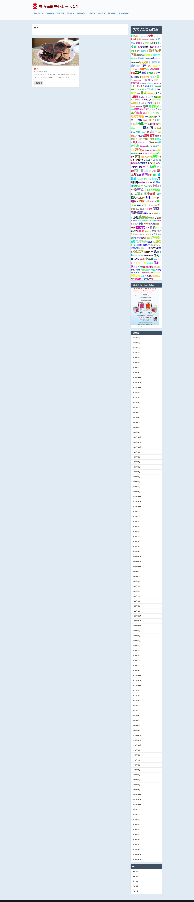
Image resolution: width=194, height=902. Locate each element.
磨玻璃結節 (135, 248)
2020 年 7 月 (137, 700)
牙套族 (151, 47)
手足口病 (138, 120)
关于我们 (37, 14)
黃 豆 (147, 182)
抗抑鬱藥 (153, 77)
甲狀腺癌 (156, 230)
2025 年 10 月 (137, 387)
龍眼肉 (133, 132)
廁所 (140, 153)
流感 (144, 72)
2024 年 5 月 (137, 472)
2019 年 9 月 (137, 750)
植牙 (137, 36)
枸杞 (147, 47)
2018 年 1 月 (137, 849)
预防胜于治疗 (156, 100)
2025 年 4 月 (137, 417)
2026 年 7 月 (137, 343)
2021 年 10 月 (137, 626)
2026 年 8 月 (137, 338)
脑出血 (141, 97)
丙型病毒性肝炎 (147, 267)
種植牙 (157, 58)
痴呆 (138, 65)
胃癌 (145, 106)
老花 (147, 201)
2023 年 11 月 (137, 502)
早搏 (151, 279)
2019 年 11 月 (137, 740)
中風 (154, 251)
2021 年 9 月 (137, 631)
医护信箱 (70, 14)
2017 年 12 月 (137, 854)
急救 (147, 43)
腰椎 (149, 132)
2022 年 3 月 (137, 601)
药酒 (135, 255)
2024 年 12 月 (137, 437)
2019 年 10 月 (137, 745)
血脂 (133, 241)
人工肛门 (145, 205)
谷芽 (145, 124)
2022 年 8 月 (137, 576)
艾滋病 (139, 138)
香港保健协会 (124, 14)
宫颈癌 (140, 255)
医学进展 (60, 14)
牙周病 (146, 80)
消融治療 (140, 179)
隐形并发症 (151, 270)
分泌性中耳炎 (136, 166)
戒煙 (155, 109)
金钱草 (152, 58)
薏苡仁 (138, 279)
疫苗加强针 (138, 80)
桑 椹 (139, 39)
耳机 (147, 227)
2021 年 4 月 (137, 656)
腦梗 (148, 190)
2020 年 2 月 (137, 725)
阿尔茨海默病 (139, 58)
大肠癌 (134, 102)
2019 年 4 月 (137, 775)
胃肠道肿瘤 (148, 55)
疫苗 (137, 156)
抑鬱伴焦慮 (147, 213)
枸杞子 (151, 120)
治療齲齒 (143, 83)
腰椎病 (135, 223)
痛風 (133, 197)
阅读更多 (39, 83)
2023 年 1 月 (137, 551)
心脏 (156, 217)
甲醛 (150, 245)
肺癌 (133, 93)
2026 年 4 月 (137, 358)
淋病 (133, 72)
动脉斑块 (155, 69)
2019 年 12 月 (137, 735)
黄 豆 (148, 113)
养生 (155, 185)
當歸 (146, 117)
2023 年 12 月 (137, 497)
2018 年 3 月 (137, 839)
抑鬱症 (143, 69)
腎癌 (155, 123)
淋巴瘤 (148, 102)
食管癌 (157, 266)
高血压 (142, 193)
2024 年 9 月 (137, 452)
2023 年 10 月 (137, 507)
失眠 (133, 36)
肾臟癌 (139, 205)
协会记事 (135, 891)
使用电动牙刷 (148, 255)
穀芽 (158, 153)
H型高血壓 (157, 83)
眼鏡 (159, 186)
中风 (145, 166)
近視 (158, 163)
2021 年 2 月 (137, 666)
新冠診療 (156, 272)
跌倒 (154, 178)
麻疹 (147, 58)
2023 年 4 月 (137, 536)
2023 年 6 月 (137, 526)
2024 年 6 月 (137, 467)
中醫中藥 (44, 72)
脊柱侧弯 (140, 43)
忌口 (155, 103)
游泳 (144, 238)
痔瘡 (137, 234)
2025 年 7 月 (137, 402)
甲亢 (145, 139)
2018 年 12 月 (137, 795)
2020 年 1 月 (137, 730)
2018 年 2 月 (137, 844)
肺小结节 (148, 178)
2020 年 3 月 (137, 720)
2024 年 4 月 (137, 477)
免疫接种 (148, 231)
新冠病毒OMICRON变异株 (147, 220)
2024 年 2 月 (137, 487)
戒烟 (132, 86)
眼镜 (138, 93)
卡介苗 (158, 93)
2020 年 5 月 (137, 710)
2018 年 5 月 (137, 829)
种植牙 (153, 89)
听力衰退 (156, 275)
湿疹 (136, 259)
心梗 (141, 223)
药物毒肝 (144, 270)
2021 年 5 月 (137, 651)
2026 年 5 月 (137, 353)
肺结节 (152, 166)
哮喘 (140, 189)
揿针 (139, 51)
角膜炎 (142, 182)
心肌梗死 (140, 113)
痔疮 (155, 259)
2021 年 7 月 (137, 641)
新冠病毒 (149, 135)
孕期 (159, 166)
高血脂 (142, 263)
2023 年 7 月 (137, 522)
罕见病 (144, 185)
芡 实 (139, 272)
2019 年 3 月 (137, 780)
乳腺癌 (153, 62)
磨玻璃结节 (141, 163)
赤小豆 (149, 146)
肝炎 (135, 142)
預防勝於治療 (147, 272)
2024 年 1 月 (137, 492)
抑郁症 (150, 138)
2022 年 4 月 (137, 596)
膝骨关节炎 (135, 269)
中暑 (136, 146)
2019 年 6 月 (137, 765)
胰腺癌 (143, 217)
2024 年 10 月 (137, 447)
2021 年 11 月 (137, 621)
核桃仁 (133, 51)
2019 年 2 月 (137, 785)
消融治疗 (142, 234)
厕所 (155, 245)
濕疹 (155, 156)
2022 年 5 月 (137, 591)
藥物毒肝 (158, 47)
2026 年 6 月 (137, 348)
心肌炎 (154, 171)
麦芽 (158, 245)
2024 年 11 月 (137, 442)
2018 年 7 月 (137, 820)
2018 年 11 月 (137, 800)
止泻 (150, 96)
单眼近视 (140, 136)
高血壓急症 (135, 153)
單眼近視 (139, 106)
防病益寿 (91, 14)
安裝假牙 (155, 213)
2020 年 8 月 (137, 695)
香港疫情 (138, 238)
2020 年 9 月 (137, 690)
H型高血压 (149, 150)
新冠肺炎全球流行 (142, 109)
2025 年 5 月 (137, 412)
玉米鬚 (156, 36)
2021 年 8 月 (137, 636)
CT (152, 80)
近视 (135, 217)
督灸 (150, 186)
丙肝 (143, 65)
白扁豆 (153, 160)
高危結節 (153, 201)
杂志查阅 (101, 14)
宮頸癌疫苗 (145, 39)
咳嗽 (155, 150)
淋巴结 (152, 182)
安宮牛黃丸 (142, 142)
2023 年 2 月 (137, 546)
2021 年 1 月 (137, 671)
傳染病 (135, 220)
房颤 (138, 132)
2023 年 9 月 (137, 512)
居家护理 (147, 224)
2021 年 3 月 (137, 661)
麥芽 (135, 245)
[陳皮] (55, 52)
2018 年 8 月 (137, 815)
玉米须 (145, 153)
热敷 (140, 266)
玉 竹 (152, 113)
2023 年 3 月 (137, 541)
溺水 (139, 174)
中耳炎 (149, 259)
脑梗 (155, 174)
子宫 (135, 263)
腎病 (158, 160)
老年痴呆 (142, 241)
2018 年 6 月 (137, 824)
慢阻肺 (139, 170)
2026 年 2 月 (137, 368)
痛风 (141, 231)
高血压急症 (152, 153)
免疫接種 (150, 83)
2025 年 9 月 (137, 392)
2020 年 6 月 (137, 705)
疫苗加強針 (143, 36)
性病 (133, 234)
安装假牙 (155, 146)
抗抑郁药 (150, 263)
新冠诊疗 (134, 163)
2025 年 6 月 (137, 407)
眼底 (156, 80)
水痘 (149, 142)
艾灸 (154, 163)
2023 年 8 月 (137, 517)
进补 (139, 76)
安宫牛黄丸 (157, 128)
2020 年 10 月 (137, 685)
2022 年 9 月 (137, 571)
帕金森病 (138, 160)
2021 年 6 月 (137, 646)
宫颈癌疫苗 (153, 205)
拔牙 (147, 69)
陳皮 (36, 68)
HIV (138, 47)
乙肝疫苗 (148, 209)
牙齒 (145, 190)
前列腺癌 (142, 245)
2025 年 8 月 (137, 397)
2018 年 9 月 (137, 810)
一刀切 (139, 197)
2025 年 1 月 (137, 432)
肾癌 (135, 123)
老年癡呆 (154, 106)
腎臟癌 (145, 120)
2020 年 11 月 (137, 680)
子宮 (145, 97)
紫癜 (142, 46)
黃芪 (151, 109)
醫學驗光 (140, 55)
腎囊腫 (151, 218)
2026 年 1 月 (137, 373)
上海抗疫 (138, 86)
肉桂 (133, 278)
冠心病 (139, 150)
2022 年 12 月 (137, 556)
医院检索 (112, 14)
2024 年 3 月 (137, 482)
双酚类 (143, 275)
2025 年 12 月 (137, 377)
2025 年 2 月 (137, 427)
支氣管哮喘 (137, 116)
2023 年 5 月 (137, 531)
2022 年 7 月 (137, 581)
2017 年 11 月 (137, 859)
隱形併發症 (151, 93)
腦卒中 (154, 198)
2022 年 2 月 (137, 606)
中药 (132, 156)
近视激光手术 (144, 248)
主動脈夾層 (135, 62)
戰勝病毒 (154, 142)
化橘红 (158, 194)
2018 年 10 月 (137, 805)
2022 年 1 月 (137, 611)
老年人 (134, 193)
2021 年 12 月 (137, 616)
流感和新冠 (155, 189)
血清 (155, 234)
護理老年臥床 (154, 248)
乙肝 (138, 72)
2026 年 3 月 (137, 363)
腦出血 (137, 69)
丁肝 (149, 89)
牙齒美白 (142, 146)
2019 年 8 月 (137, 755)
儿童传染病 (146, 99)
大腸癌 (134, 96)
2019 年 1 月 (137, 790)
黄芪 (132, 171)
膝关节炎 (145, 51)
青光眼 (142, 103)
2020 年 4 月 (137, 715)
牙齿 (158, 89)
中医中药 (81, 14)
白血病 (147, 170)
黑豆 (157, 135)
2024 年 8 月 (137, 457)
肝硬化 (145, 278)
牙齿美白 (138, 100)
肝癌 (143, 93)
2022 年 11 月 (137, 561)
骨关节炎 (137, 186)
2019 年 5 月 (137, 770)
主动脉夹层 (147, 86)
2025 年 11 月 (137, 382)
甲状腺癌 (135, 275)
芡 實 (151, 234)
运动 (142, 259)
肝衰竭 (149, 163)
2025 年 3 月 (137, 422)
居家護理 (151, 117)
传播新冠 (139, 128)
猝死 (150, 241)
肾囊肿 (150, 124)
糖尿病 (148, 127)
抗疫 (152, 223)
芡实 (156, 73)
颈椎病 (147, 251)
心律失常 (153, 43)
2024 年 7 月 (137, 462)
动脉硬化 (145, 76)
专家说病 (50, 14)
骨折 (157, 223)
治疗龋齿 (154, 86)
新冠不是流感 (146, 156)
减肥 (159, 150)
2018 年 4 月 (137, 834)
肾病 (145, 174)
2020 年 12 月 (137, 675)
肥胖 (157, 227)
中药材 (149, 65)
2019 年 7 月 (137, 760)
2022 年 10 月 (137, 566)
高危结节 (150, 73)
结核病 (143, 62)
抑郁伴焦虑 (140, 209)
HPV (157, 113)
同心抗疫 (154, 39)
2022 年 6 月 (137, 586)
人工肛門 (143, 132)
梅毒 (150, 36)
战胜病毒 (147, 160)
